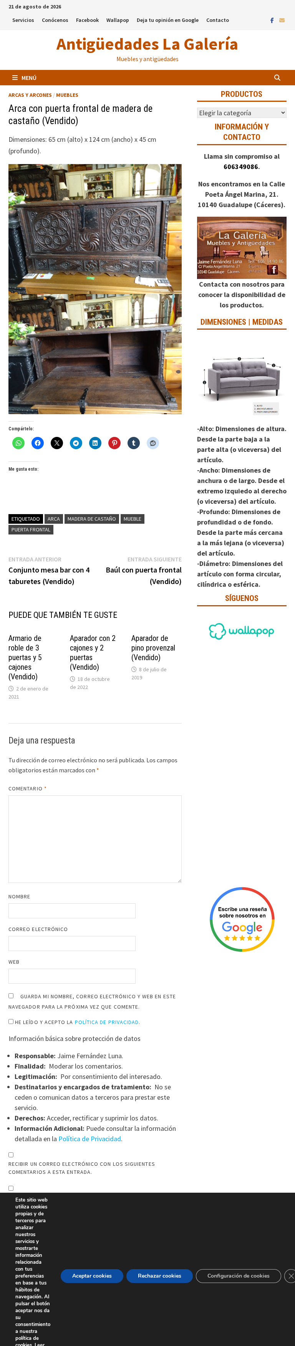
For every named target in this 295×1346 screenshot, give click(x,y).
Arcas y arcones (30, 94)
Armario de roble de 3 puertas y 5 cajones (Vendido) (25, 657)
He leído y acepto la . (77, 1022)
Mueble (132, 518)
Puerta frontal (31, 529)
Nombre (19, 896)
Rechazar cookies (159, 1276)
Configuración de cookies (238, 1276)
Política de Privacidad (107, 1022)
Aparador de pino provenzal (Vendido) (153, 648)
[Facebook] (272, 19)
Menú (29, 77)
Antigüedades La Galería (147, 43)
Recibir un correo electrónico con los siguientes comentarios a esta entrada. (81, 1167)
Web (14, 961)
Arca (54, 518)
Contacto (217, 20)
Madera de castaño (92, 518)
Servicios (23, 20)
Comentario (27, 788)
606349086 (241, 166)
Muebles (67, 94)
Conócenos (55, 20)
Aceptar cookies (92, 1276)
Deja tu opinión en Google (168, 20)
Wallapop (117, 20)
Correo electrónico (38, 929)
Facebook (87, 20)
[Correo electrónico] (282, 19)
